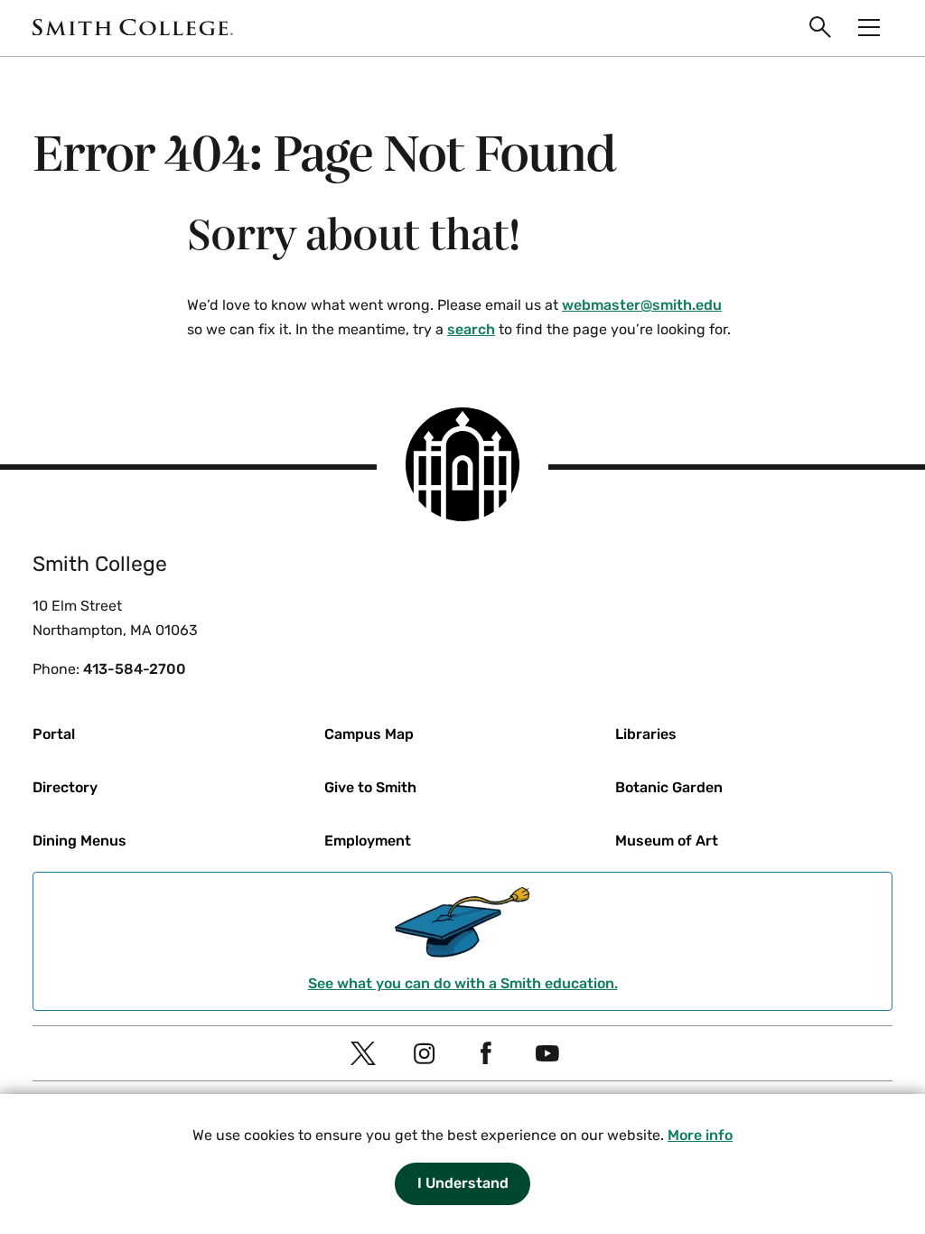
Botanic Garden (669, 787)
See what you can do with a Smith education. (463, 983)
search (471, 329)
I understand (463, 1183)
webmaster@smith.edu (642, 304)
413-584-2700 (134, 669)
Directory (65, 787)
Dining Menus (79, 840)
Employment (367, 840)
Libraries (646, 734)
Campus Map (369, 734)
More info (700, 1135)
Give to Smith (370, 787)
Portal (54, 734)
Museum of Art (666, 840)
